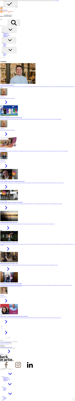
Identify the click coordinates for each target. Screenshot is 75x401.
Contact (4, 399)
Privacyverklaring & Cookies (8, 347)
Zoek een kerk (5, 380)
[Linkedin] (30, 367)
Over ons (3, 52)
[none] (38, 32)
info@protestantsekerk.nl (8, 342)
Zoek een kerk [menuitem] (5, 36)
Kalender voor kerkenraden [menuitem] (6, 35)
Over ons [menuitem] (4, 53)
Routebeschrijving (2, 347)
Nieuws (4, 389)
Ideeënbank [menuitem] (4, 34)
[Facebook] (6, 367)
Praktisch (3, 32)
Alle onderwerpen (5, 377)
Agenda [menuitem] (4, 43)
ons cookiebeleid (57, 0)
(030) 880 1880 (2, 342)
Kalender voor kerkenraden (6, 379)
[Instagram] (18, 367)
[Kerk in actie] (6, 360)
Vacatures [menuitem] (4, 46)
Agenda (4, 387)
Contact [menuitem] (4, 55)
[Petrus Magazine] (13, 360)
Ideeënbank (4, 378)
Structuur (4, 398)
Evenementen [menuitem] (5, 44)
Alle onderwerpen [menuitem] (5, 33)
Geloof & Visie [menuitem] (5, 54)
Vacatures (4, 390)
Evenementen (5, 388)
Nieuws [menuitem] (4, 45)
